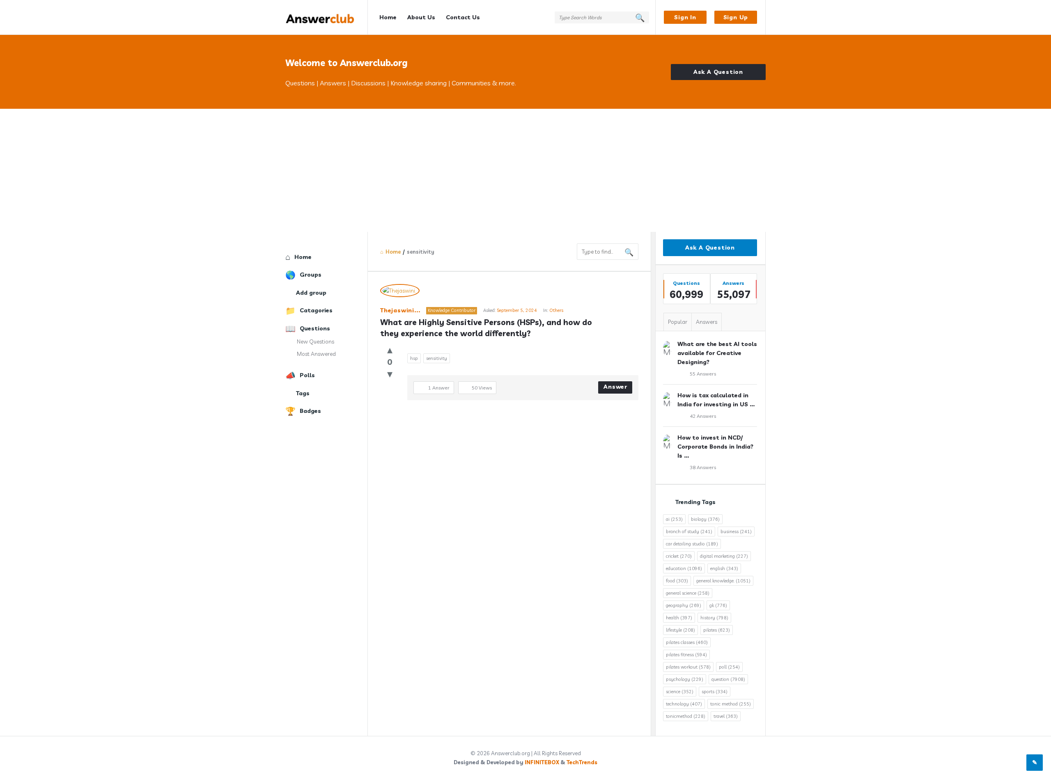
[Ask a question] (1034, 762)
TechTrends (582, 762)
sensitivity (436, 358)
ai (674, 519)
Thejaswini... (400, 310)
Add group (311, 292)
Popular (677, 321)
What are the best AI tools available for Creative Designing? (717, 353)
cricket (679, 556)
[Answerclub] (326, 17)
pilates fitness (686, 655)
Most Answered (316, 354)
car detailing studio (692, 544)
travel (726, 716)
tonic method (730, 704)
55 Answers (703, 374)
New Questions (315, 341)
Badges (310, 411)
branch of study (689, 531)
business (736, 531)
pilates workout (688, 667)
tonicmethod (685, 716)
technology (684, 704)
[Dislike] (389, 373)
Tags (303, 393)
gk (718, 605)
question (728, 679)
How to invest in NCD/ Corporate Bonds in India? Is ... (715, 446)
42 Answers (703, 416)
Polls (307, 375)
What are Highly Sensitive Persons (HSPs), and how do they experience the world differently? (487, 327)
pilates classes (687, 642)
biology (705, 519)
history (714, 618)
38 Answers (703, 467)
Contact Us (463, 17)
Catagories (316, 310)
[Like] (389, 349)
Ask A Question (718, 72)
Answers (706, 321)
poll (729, 667)
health (679, 618)
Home (388, 17)
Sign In (685, 17)
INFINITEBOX (542, 762)
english (724, 568)
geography (683, 605)
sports (714, 691)
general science (687, 593)
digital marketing (724, 556)
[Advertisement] (525, 170)
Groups (310, 274)
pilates (716, 630)
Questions (315, 328)
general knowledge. (723, 581)
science (679, 691)
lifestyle (680, 630)
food (677, 581)
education (684, 568)
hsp (414, 358)
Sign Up (735, 17)
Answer (615, 386)
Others (556, 310)
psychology (684, 679)
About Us (421, 17)
